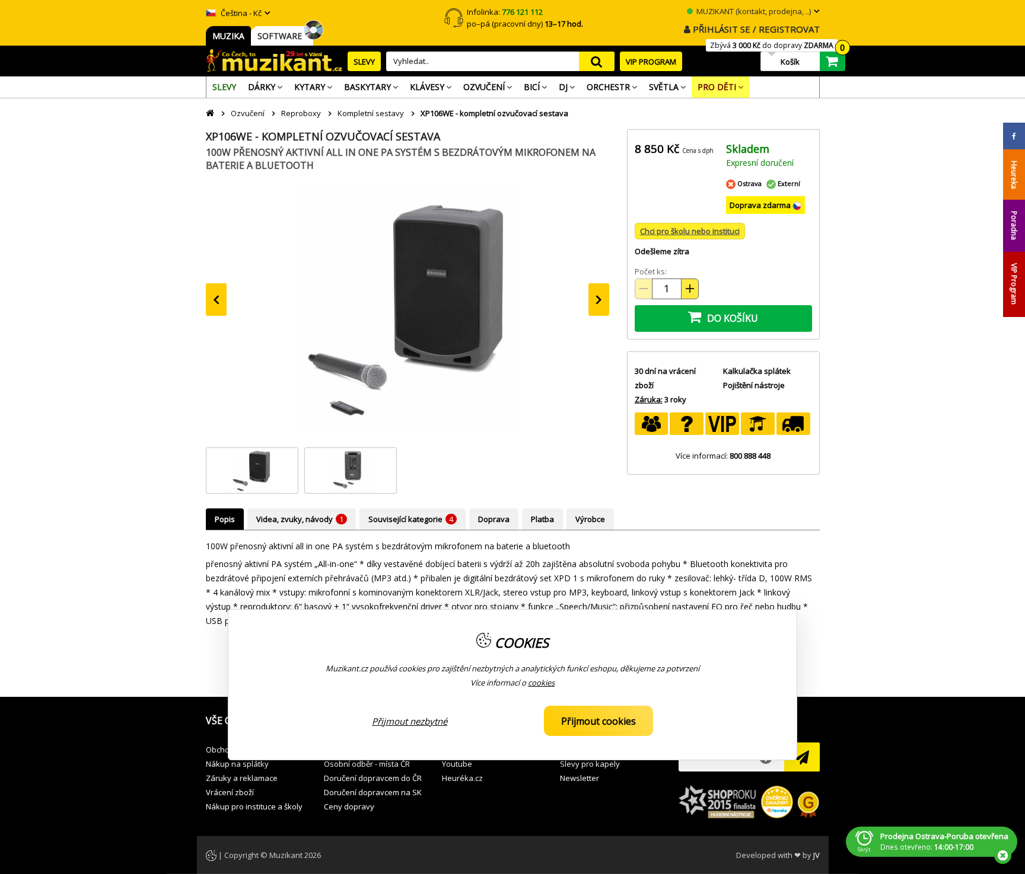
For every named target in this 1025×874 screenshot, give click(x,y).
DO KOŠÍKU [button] (731, 318)
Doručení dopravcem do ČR (373, 778)
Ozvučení (248, 113)
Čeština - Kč (240, 13)
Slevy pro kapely (590, 763)
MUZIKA (228, 35)
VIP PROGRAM (651, 61)
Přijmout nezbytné (409, 721)
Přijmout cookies (598, 721)
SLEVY (364, 61)
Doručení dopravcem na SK (373, 792)
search (597, 61)
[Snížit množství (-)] (643, 288)
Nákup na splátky (237, 763)
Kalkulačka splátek (757, 371)
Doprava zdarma (761, 205)
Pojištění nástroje (754, 385)
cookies (541, 682)
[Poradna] (687, 423)
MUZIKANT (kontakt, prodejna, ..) (753, 11)
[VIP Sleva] (722, 423)
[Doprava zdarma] (793, 423)
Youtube (457, 763)
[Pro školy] (758, 423)
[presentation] (216, 299)
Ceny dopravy (349, 806)
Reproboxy (301, 113)
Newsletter (579, 778)
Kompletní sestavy (371, 113)
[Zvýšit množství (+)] (690, 288)
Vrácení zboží (230, 792)
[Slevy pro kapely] (652, 423)
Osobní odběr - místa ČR (367, 763)
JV (816, 855)
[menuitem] (224, 87)
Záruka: (649, 399)
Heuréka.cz (462, 778)
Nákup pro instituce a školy (254, 806)
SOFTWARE (282, 35)
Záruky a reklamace (242, 778)
